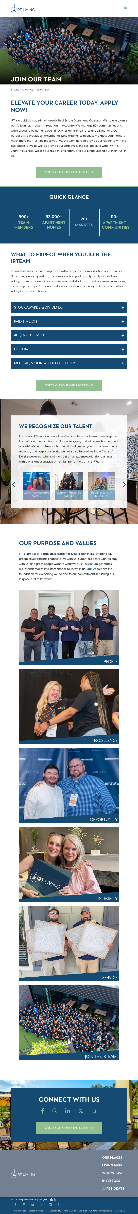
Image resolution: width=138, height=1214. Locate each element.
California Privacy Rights (100, 1211)
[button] (13, 484)
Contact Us (120, 1211)
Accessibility (55, 1211)
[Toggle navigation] (126, 9)
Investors (111, 1181)
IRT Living (15, 90)
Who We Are (27, 90)
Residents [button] (115, 1188)
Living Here (112, 1165)
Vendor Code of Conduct (75, 1211)
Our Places (112, 1157)
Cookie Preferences (38, 1211)
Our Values (94, 569)
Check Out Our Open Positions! (69, 172)
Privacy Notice (19, 1211)
